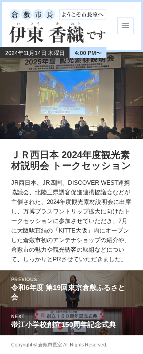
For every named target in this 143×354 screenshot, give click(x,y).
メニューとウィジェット (125, 26)
